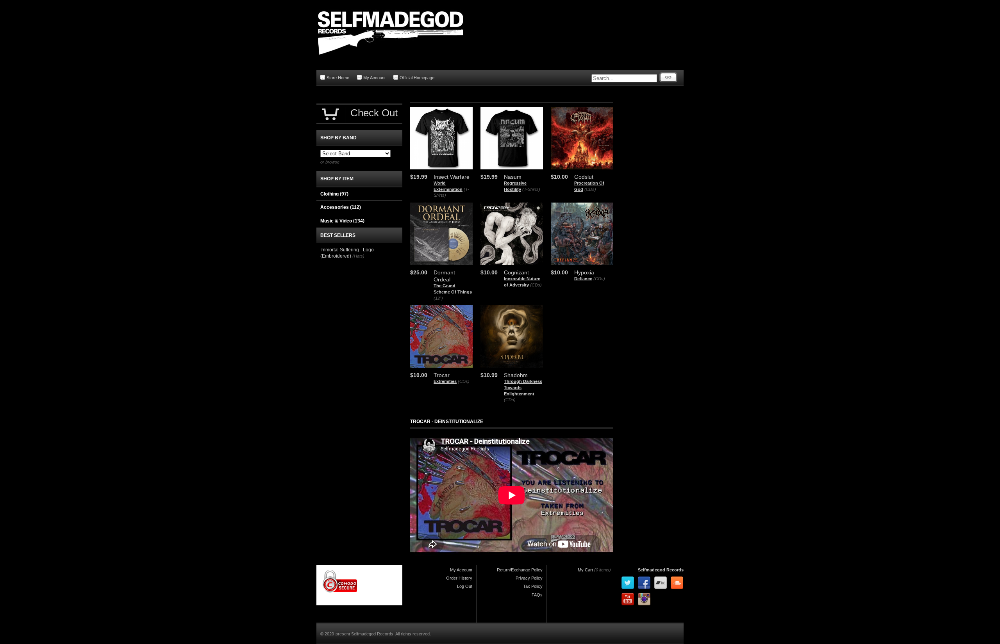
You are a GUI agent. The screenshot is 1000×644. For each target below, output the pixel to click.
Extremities (445, 381)
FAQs (537, 594)
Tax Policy (533, 586)
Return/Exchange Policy (520, 570)
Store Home (338, 77)
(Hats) (358, 256)
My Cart (585, 570)
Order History (459, 578)
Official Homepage (417, 77)
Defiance (583, 278)
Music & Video (342, 221)
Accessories (340, 207)
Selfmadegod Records (661, 570)
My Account (374, 77)
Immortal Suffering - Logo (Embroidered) (347, 253)
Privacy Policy (529, 578)
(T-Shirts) (531, 189)
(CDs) (590, 189)
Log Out (464, 586)
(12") (438, 298)
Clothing (334, 194)
